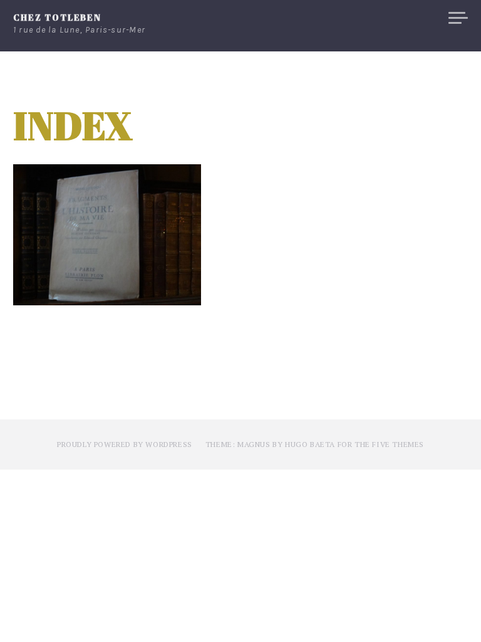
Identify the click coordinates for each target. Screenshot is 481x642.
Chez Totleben (57, 17)
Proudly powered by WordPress (124, 444)
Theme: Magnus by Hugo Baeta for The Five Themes (314, 444)
